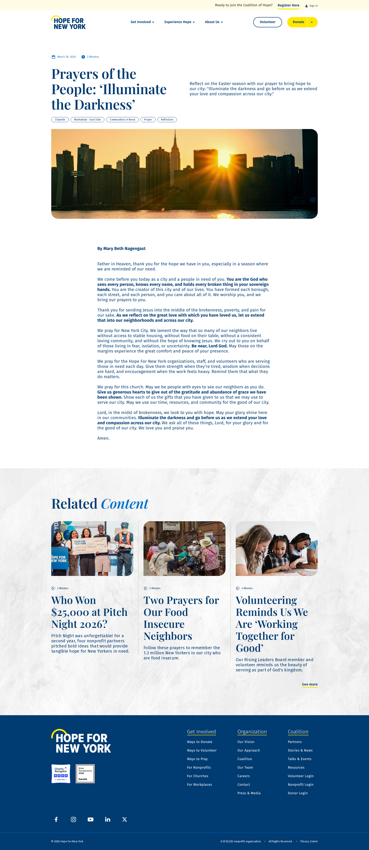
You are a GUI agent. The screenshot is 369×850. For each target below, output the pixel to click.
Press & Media (249, 793)
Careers (243, 776)
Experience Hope (177, 22)
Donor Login (298, 793)
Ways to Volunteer (202, 750)
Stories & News (300, 750)
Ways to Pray (197, 759)
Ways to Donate (199, 742)
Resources (296, 767)
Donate (298, 22)
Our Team (245, 767)
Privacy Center (309, 841)
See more (310, 684)
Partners (295, 742)
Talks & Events (300, 759)
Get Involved (141, 22)
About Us (212, 22)
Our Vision (246, 742)
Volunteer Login (301, 776)
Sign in (313, 5)
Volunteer (267, 22)
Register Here (289, 5)
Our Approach (248, 750)
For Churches (197, 776)
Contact (243, 785)
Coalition (244, 759)
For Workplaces (199, 785)
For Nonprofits (199, 767)
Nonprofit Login (301, 785)
